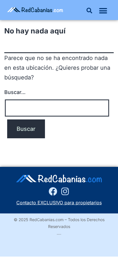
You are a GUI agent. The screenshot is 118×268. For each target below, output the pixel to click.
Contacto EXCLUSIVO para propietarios (59, 202)
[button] (89, 10)
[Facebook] (53, 191)
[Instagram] (65, 191)
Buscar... (14, 92)
